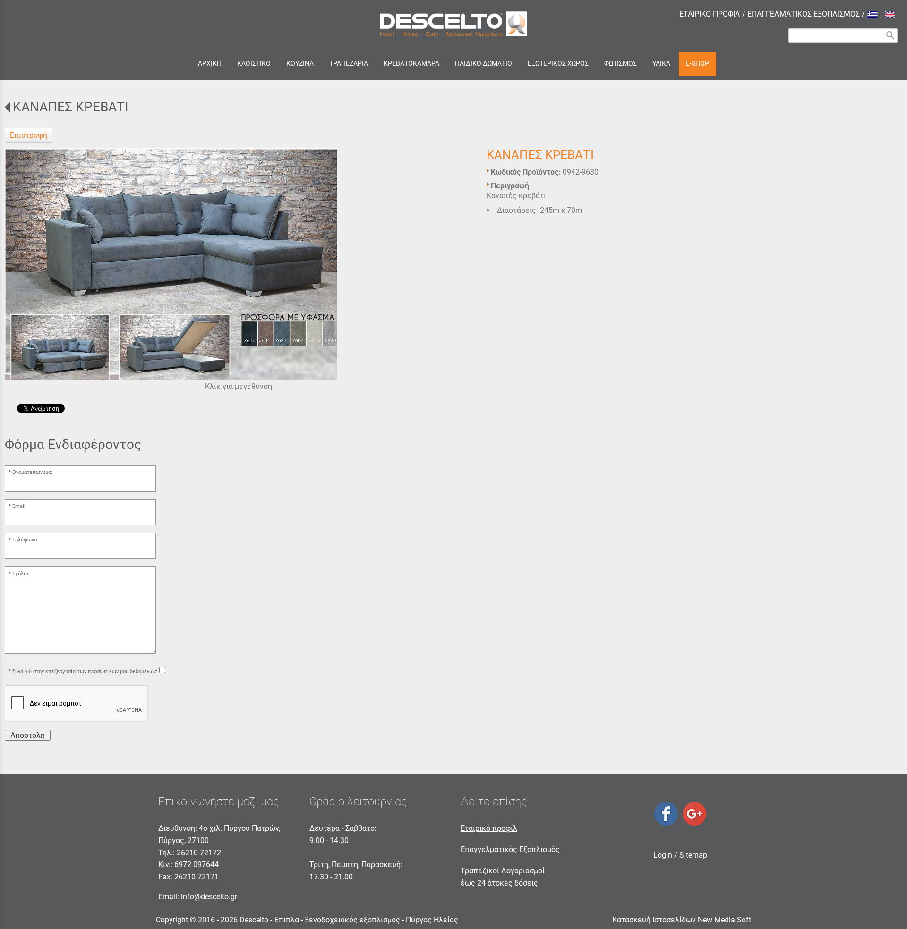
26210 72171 (196, 876)
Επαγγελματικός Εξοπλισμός (510, 849)
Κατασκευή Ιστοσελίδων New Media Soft (681, 919)
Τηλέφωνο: (25, 540)
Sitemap (693, 855)
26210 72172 (199, 852)
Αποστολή (27, 735)
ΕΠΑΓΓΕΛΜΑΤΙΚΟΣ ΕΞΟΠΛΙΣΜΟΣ (803, 13)
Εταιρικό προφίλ (489, 828)
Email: (19, 506)
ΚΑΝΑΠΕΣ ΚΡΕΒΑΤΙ (70, 107)
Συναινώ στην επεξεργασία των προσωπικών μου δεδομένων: (84, 671)
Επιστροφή (28, 135)
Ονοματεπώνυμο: (32, 472)
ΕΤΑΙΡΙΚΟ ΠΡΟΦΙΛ (709, 13)
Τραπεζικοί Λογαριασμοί (503, 870)
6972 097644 (196, 864)
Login (662, 855)
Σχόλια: (21, 574)
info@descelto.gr (209, 896)
